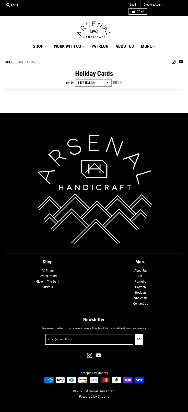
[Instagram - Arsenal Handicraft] (173, 62)
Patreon (140, 287)
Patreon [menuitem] (100, 46)
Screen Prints (48, 276)
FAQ (140, 276)
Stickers (47, 287)
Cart (140, 11)
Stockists (140, 292)
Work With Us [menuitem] (67, 46)
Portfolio (140, 281)
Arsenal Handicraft (100, 391)
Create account (153, 4)
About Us (140, 270)
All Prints (48, 270)
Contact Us (140, 303)
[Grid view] (115, 83)
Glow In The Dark (47, 281)
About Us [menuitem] (125, 46)
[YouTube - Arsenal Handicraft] (181, 62)
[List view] (120, 83)
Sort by (69, 82)
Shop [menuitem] (38, 46)
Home (9, 62)
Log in (133, 4)
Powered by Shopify (94, 396)
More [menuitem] (146, 46)
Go (139, 339)
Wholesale (140, 298)
